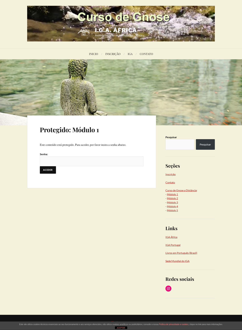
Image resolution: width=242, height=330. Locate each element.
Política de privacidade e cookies (173, 324)
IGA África (171, 237)
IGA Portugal (172, 244)
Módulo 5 (172, 210)
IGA (130, 54)
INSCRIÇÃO (113, 54)
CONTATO (146, 54)
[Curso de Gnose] (121, 23)
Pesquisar (171, 137)
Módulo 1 (172, 194)
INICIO (93, 54)
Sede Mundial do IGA (177, 260)
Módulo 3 (172, 202)
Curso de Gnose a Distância (181, 190)
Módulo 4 (172, 206)
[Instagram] (168, 289)
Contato (170, 182)
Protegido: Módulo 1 (69, 129)
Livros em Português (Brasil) (181, 252)
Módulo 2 (172, 198)
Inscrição (170, 174)
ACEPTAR (121, 328)
